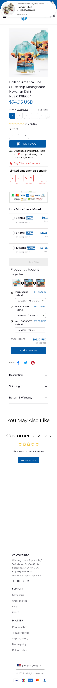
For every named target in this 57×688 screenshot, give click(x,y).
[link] (8, 9)
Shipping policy (20, 638)
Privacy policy (19, 627)
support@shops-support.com (27, 575)
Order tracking (19, 600)
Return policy (19, 644)
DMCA (15, 612)
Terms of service (20, 632)
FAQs (15, 606)
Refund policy (19, 650)
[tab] (28, 72)
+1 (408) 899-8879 (22, 571)
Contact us (18, 595)
